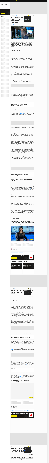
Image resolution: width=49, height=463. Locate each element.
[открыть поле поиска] (46, 1)
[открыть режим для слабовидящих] (28, 15)
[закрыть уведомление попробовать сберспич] (30, 17)
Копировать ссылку (31, 296)
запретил (30, 374)
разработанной (20, 161)
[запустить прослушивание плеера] (30, 15)
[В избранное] (21, 270)
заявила (12, 349)
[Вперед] (35, 244)
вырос (23, 362)
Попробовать (26, 20)
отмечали (27, 364)
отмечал (30, 188)
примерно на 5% (18, 320)
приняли (20, 376)
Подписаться (14, 258)
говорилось (22, 113)
